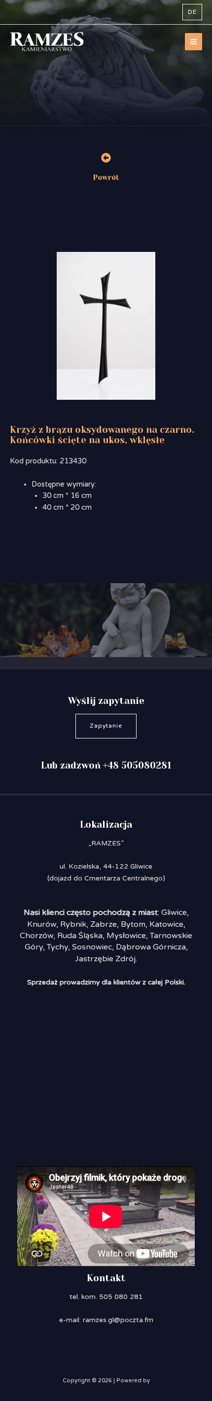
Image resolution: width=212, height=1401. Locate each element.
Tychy (57, 947)
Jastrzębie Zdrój (105, 959)
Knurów (41, 924)
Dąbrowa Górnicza (151, 947)
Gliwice (174, 912)
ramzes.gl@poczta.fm (118, 1320)
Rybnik (73, 924)
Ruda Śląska (80, 936)
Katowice (166, 924)
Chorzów (36, 936)
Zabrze (103, 924)
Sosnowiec (92, 947)
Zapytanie (106, 725)
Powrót (106, 178)
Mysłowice (126, 936)
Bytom (133, 924)
